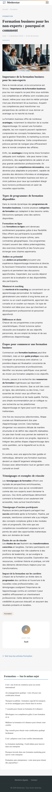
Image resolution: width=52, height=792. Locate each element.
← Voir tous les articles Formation (17, 656)
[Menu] (47, 2)
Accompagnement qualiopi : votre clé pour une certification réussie (23, 694)
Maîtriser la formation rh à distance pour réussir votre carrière (25, 723)
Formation (14, 9)
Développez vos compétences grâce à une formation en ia (25, 715)
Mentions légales (21, 780)
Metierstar (11, 2)
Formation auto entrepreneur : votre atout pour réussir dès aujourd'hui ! (25, 761)
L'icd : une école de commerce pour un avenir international (22, 686)
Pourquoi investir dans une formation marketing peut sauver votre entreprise (25, 753)
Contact (34, 780)
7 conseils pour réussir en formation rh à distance (24, 709)
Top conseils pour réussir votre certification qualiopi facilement (25, 731)
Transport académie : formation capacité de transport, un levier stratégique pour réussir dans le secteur (25, 702)
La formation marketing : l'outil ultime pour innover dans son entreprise (25, 745)
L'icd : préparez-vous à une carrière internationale (24, 738)
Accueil (5, 9)
